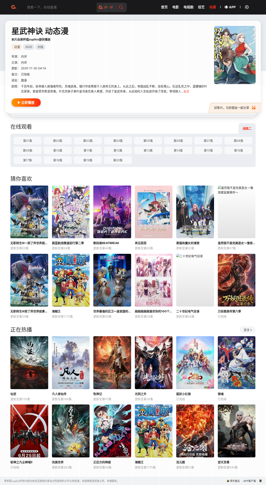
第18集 (57, 160)
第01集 (27, 140)
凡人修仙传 (59, 394)
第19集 (87, 160)
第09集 (27, 150)
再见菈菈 (141, 243)
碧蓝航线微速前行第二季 (68, 243)
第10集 (57, 150)
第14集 (178, 150)
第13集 (148, 150)
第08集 (238, 140)
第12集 (117, 150)
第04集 (118, 140)
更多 (247, 330)
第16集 (238, 150)
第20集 (118, 160)
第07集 (208, 140)
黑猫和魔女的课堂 (188, 243)
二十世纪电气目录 (188, 311)
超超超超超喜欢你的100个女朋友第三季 (154, 311)
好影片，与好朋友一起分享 (231, 107)
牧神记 (97, 394)
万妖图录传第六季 (229, 311)
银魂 (221, 394)
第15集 (208, 150)
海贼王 (56, 311)
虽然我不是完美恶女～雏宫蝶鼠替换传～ (237, 243)
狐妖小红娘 (183, 394)
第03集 (88, 140)
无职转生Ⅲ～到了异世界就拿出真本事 (29, 243)
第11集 (88, 150)
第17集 (27, 160)
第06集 (178, 140)
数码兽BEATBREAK (106, 243)
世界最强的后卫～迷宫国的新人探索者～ (112, 311)
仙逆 (13, 394)
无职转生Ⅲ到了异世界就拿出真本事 (29, 311)
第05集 (148, 140)
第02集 (57, 140)
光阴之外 (141, 394)
